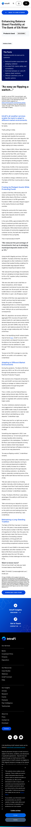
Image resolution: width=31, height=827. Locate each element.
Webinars (5, 674)
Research (5, 694)
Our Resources (6, 668)
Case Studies (6, 671)
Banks (4, 651)
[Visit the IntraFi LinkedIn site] (10, 737)
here (11, 338)
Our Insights (6, 688)
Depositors (5, 660)
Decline (16, 820)
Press (3, 717)
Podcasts (5, 700)
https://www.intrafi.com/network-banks (13, 102)
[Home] (6, 3)
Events (4, 697)
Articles (4, 691)
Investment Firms (7, 654)
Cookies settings (16, 810)
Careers (6, 728)
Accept (15, 815)
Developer (5, 723)
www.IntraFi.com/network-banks (16, 747)
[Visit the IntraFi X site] (15, 737)
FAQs (3, 680)
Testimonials (6, 706)
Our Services (6, 646)
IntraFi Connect (7, 677)
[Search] (13, 3)
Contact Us (5, 720)
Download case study (13, 592)
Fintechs (4, 657)
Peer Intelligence (7, 703)
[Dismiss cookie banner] (25, 768)
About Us (5, 714)
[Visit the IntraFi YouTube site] (21, 737)
